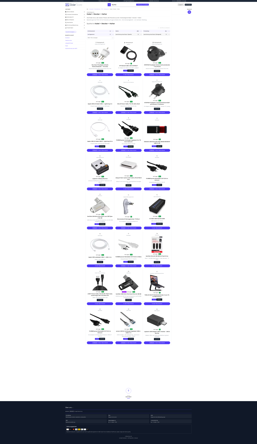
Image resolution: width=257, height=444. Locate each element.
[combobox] (130, 5)
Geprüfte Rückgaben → (70, 31)
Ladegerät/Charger (69, 43)
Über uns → (69, 407)
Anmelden (188, 4)
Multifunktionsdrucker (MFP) (71, 48)
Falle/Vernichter (68, 40)
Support (181, 4)
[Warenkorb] (189, 12)
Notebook (67, 37)
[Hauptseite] (86, 4)
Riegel (66, 45)
